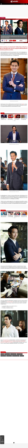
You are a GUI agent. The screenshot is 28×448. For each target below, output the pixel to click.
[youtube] (23, 4)
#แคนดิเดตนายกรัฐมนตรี (16, 355)
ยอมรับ (2, 441)
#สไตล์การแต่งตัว (3, 355)
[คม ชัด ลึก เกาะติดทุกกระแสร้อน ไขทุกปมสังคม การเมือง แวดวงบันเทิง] (14, 2)
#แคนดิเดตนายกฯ (9, 355)
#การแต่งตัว (21, 355)
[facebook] (21, 4)
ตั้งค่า (2, 443)
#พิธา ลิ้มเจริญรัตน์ (19, 354)
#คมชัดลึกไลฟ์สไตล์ (13, 354)
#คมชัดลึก (2, 354)
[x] (22, 4)
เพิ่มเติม (2, 440)
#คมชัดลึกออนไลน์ (7, 354)
